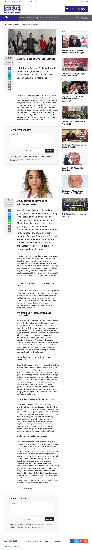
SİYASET (16, 24)
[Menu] (67, 9)
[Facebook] (9, 68)
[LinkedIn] (9, 75)
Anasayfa (9, 24)
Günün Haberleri (20, 2)
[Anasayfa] (5, 2)
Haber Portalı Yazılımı (13, 546)
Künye (35, 541)
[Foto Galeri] (87, 2)
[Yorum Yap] (9, 88)
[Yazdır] (9, 85)
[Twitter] (9, 72)
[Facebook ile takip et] (72, 541)
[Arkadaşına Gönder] (9, 82)
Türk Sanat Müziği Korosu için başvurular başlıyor (42, 18)
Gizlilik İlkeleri (49, 541)
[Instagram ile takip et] (81, 541)
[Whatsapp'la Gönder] (9, 78)
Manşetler (11, 2)
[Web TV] (82, 2)
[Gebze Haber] (12, 9)
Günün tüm (81, 18)
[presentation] (10, 18)
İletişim (41, 541)
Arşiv (27, 2)
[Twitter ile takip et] (76, 541)
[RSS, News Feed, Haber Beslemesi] (85, 541)
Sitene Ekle (34, 2)
